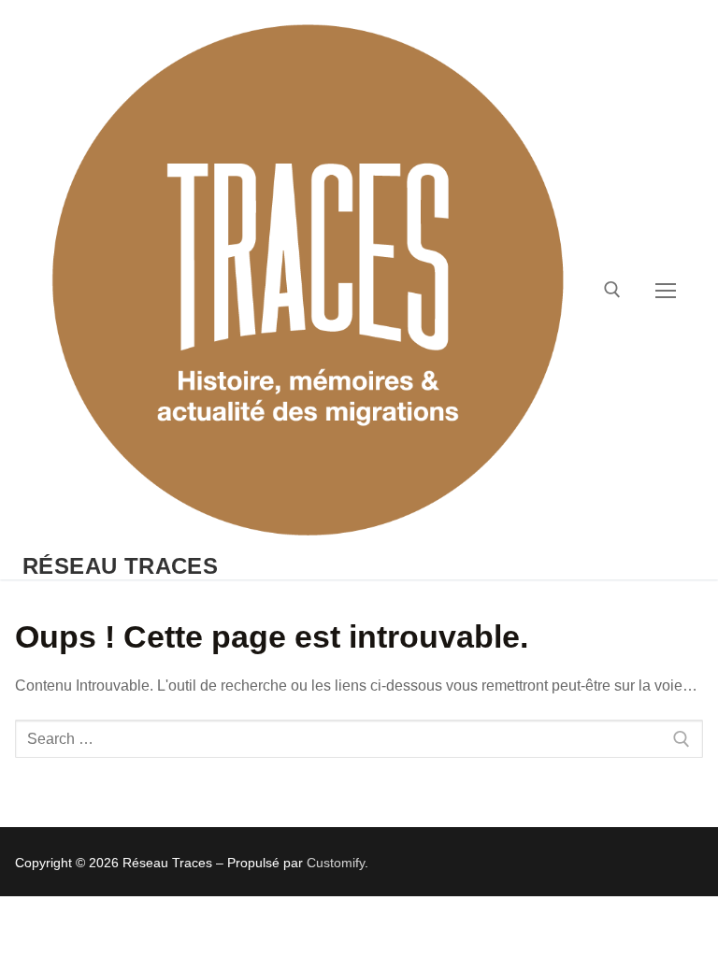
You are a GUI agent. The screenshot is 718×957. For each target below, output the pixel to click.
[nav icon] (666, 289)
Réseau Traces (120, 565)
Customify (336, 862)
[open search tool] (612, 289)
